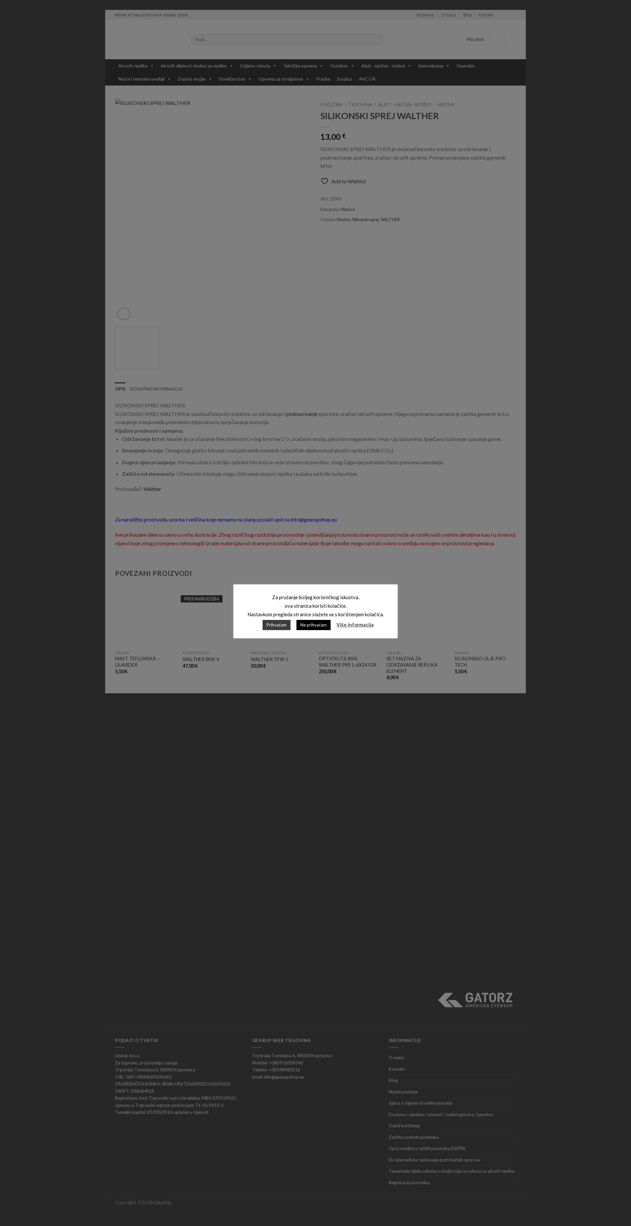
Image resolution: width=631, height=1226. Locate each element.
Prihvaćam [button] (277, 624)
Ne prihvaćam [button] (313, 624)
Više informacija (355, 624)
